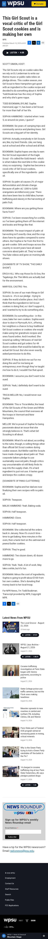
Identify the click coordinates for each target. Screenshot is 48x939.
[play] (4, 936)
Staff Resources (11, 889)
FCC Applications (12, 905)
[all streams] (44, 936)
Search (8, 895)
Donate (39, 4)
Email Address (11, 828)
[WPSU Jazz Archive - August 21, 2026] (11, 648)
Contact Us (9, 884)
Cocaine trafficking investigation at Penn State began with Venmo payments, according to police (32, 672)
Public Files (9, 900)
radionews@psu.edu (22, 850)
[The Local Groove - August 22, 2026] (11, 627)
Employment (10, 878)
